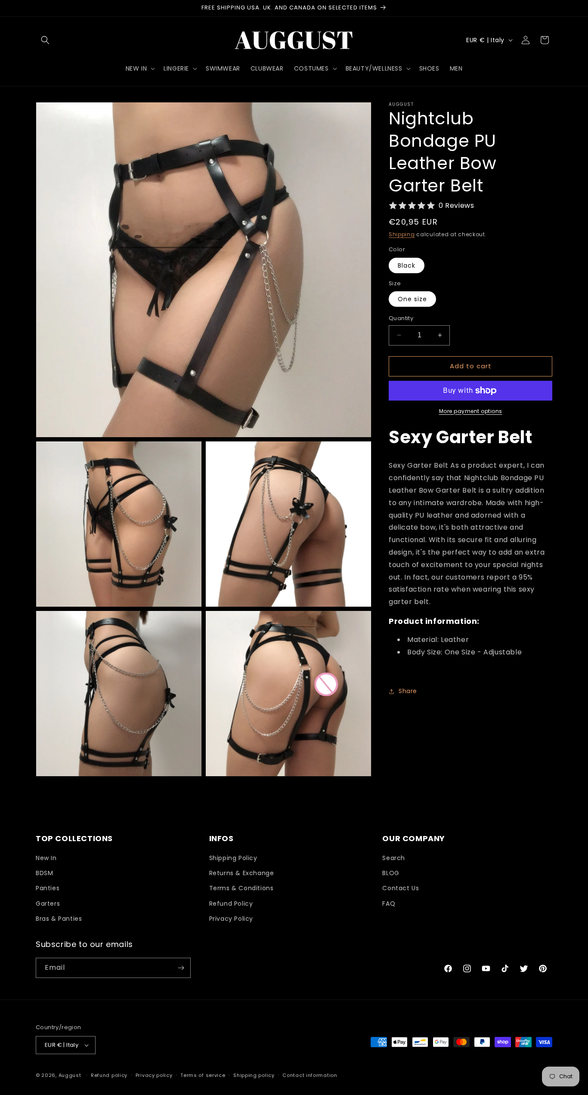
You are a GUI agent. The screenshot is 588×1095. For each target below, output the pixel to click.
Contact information (309, 1075)
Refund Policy (231, 903)
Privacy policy (154, 1075)
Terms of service (202, 1075)
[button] (45, 40)
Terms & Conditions (241, 888)
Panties (47, 888)
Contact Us (400, 888)
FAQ (388, 903)
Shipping (402, 234)
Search (393, 858)
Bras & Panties (59, 918)
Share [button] (408, 691)
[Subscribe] (180, 968)
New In (46, 858)
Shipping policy (254, 1075)
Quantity (401, 318)
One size (412, 299)
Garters (48, 903)
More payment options (470, 411)
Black (406, 265)
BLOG (390, 873)
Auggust (71, 1075)
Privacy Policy (231, 918)
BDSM (44, 873)
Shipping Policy (233, 858)
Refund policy (109, 1075)
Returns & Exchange (241, 873)
